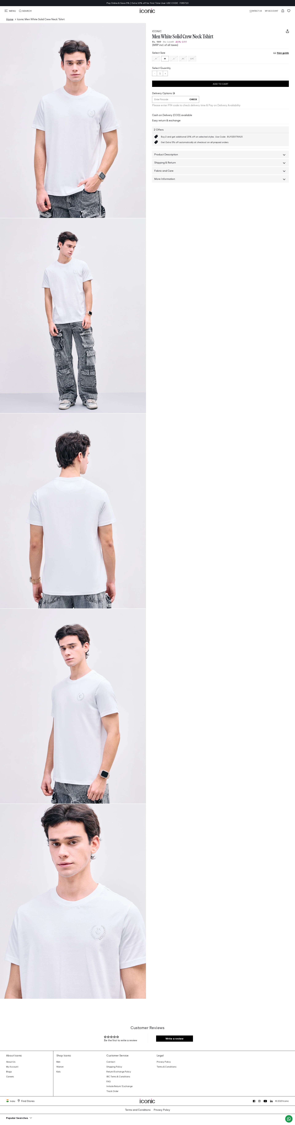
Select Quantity (161, 68)
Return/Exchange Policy (118, 1072)
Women (60, 1067)
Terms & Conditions (166, 1067)
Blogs (9, 1072)
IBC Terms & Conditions (118, 1076)
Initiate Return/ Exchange (119, 1086)
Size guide (283, 53)
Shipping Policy (114, 1067)
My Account (12, 1067)
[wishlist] (288, 10)
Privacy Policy (164, 1062)
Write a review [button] (174, 1038)
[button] (10, 10)
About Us (10, 1062)
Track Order (112, 1091)
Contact (110, 1062)
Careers (10, 1076)
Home (9, 19)
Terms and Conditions (138, 1109)
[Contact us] (289, 1119)
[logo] (147, 11)
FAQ (108, 1081)
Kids (58, 1072)
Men (58, 1062)
